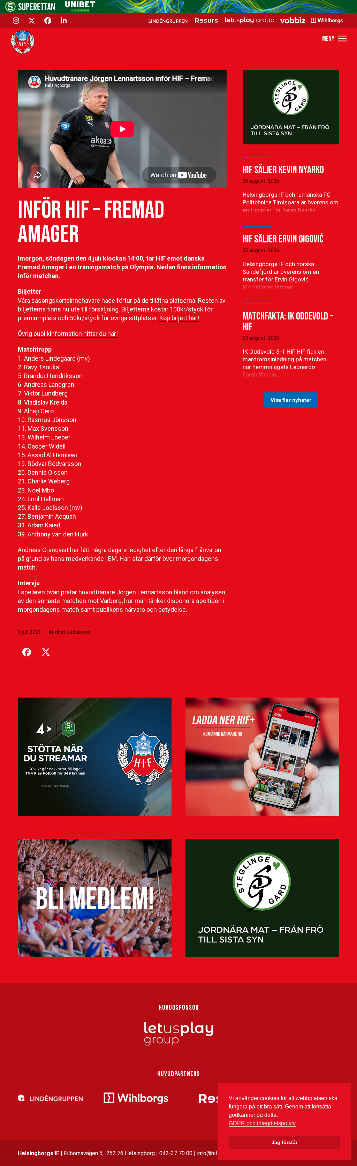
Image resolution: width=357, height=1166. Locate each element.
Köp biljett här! (179, 318)
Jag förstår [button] (284, 1142)
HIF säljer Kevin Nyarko (283, 170)
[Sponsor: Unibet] (79, 10)
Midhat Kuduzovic (70, 632)
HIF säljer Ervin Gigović (283, 239)
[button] (334, 38)
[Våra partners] (244, 20)
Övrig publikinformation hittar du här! (68, 333)
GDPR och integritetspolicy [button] (262, 1123)
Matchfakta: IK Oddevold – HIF (288, 321)
